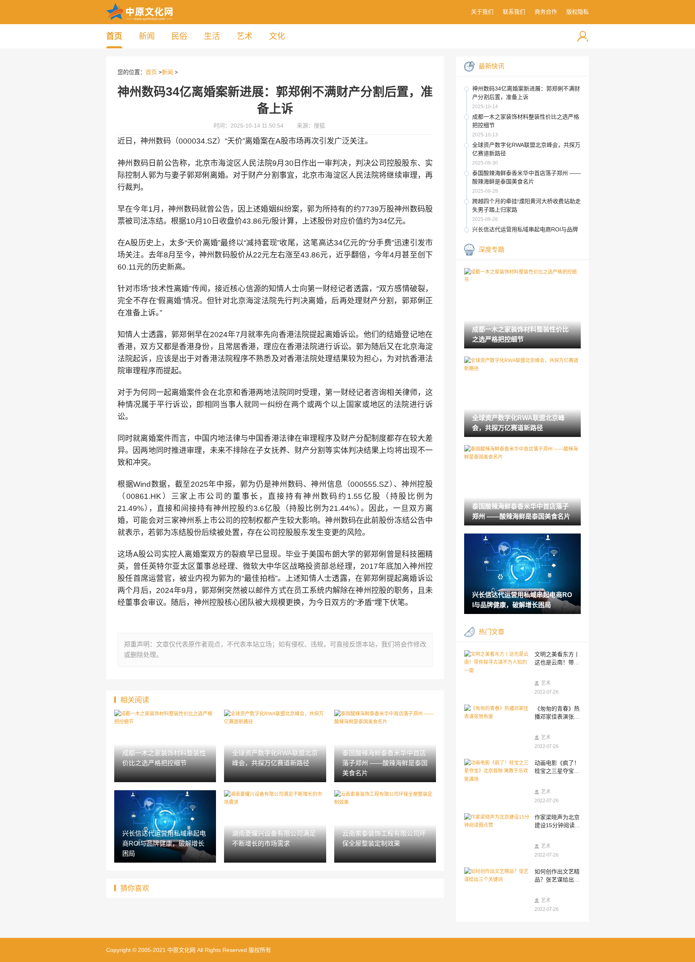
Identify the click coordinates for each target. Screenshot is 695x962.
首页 (114, 36)
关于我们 (482, 11)
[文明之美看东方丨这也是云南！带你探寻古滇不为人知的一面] (497, 662)
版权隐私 (577, 11)
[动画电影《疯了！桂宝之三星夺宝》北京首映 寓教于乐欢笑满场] (497, 771)
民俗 (179, 36)
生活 (212, 36)
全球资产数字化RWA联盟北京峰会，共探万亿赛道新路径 (526, 149)
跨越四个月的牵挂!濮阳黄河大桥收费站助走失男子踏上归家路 (526, 205)
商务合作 (546, 11)
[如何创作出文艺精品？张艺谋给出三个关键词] (497, 875)
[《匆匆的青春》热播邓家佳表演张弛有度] (497, 713)
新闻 (147, 36)
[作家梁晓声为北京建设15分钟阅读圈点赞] (497, 821)
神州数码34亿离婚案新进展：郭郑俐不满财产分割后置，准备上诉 (526, 92)
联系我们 (514, 11)
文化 (277, 36)
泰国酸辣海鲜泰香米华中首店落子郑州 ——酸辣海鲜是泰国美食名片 (526, 177)
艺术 (244, 36)
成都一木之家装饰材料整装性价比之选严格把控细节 (525, 120)
